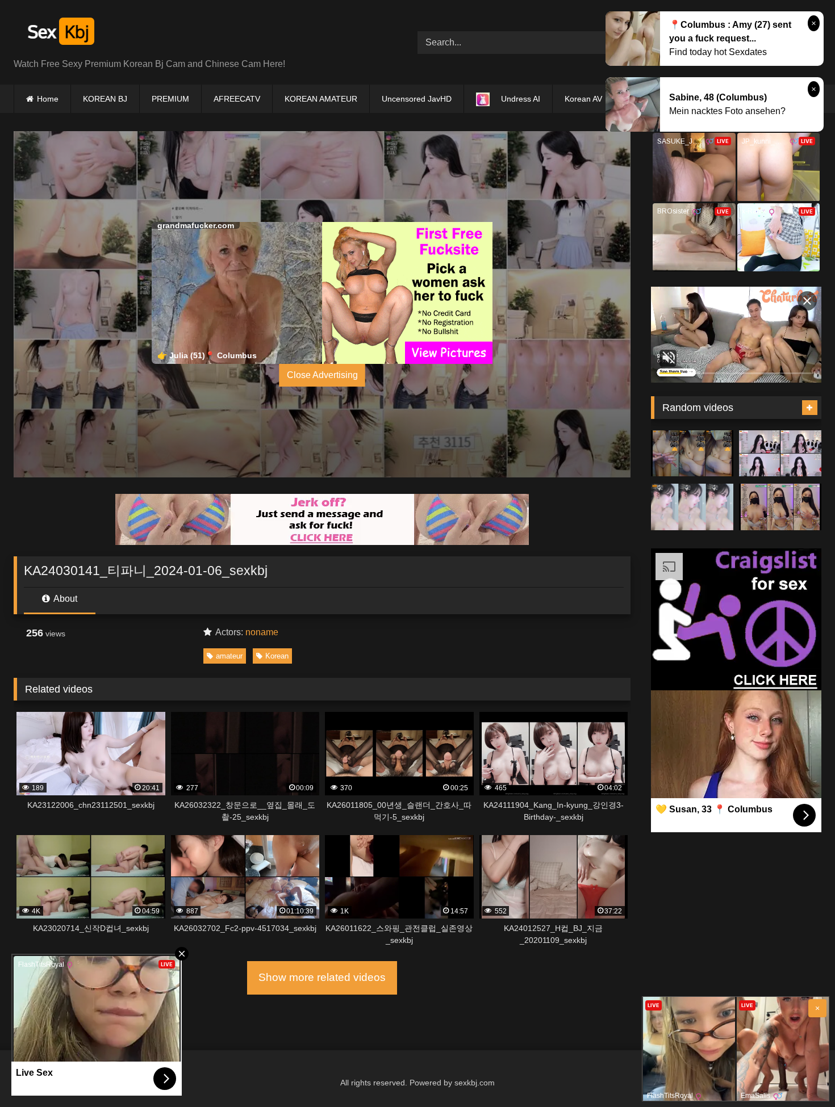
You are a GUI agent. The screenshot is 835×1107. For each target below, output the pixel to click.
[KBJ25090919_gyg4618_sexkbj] (692, 507)
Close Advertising (322, 375)
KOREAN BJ (105, 98)
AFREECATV (237, 98)
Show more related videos (322, 977)
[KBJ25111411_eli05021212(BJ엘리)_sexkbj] (780, 453)
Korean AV (583, 98)
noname (261, 632)
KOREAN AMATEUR (321, 98)
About (64, 598)
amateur (229, 656)
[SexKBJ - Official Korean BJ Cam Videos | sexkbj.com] (60, 33)
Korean (277, 656)
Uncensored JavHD (417, 98)
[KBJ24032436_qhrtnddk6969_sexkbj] (780, 507)
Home (48, 98)
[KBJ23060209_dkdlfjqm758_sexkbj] (692, 453)
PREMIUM (170, 98)
